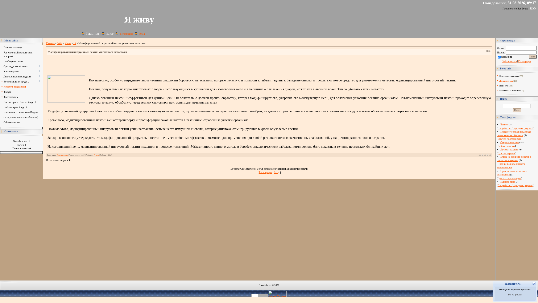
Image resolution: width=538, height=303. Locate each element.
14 (74, 43)
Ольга (96, 155)
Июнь (68, 43)
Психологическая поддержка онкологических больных (514, 133)
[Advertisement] (21, 217)
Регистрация (515, 294)
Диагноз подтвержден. (509, 138)
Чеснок (504, 124)
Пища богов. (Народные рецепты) (515, 128)
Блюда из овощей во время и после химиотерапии (514, 158)
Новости (503, 85)
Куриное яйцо (507, 181)
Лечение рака (62, 155)
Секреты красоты (509, 142)
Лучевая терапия (509, 149)
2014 (59, 43)
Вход (142, 33)
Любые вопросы (506, 146)
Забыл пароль (509, 61)
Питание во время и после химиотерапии (511, 165)
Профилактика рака (509, 75)
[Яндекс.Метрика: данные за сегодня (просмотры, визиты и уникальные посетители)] (277, 294)
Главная (50, 43)
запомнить (506, 56)
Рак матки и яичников (510, 90)
